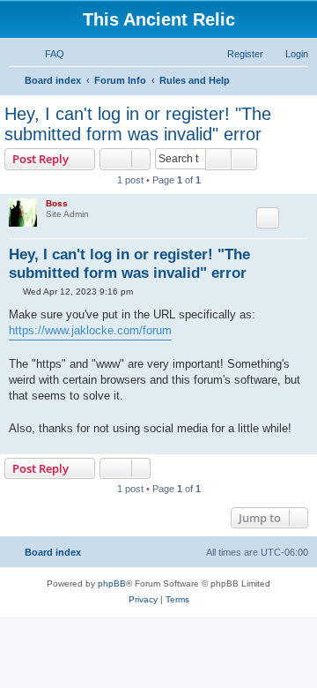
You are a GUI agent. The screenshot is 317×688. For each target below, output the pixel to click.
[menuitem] (46, 53)
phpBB (112, 583)
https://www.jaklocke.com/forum (90, 330)
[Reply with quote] (267, 217)
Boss (57, 203)
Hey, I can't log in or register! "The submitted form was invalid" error (137, 124)
